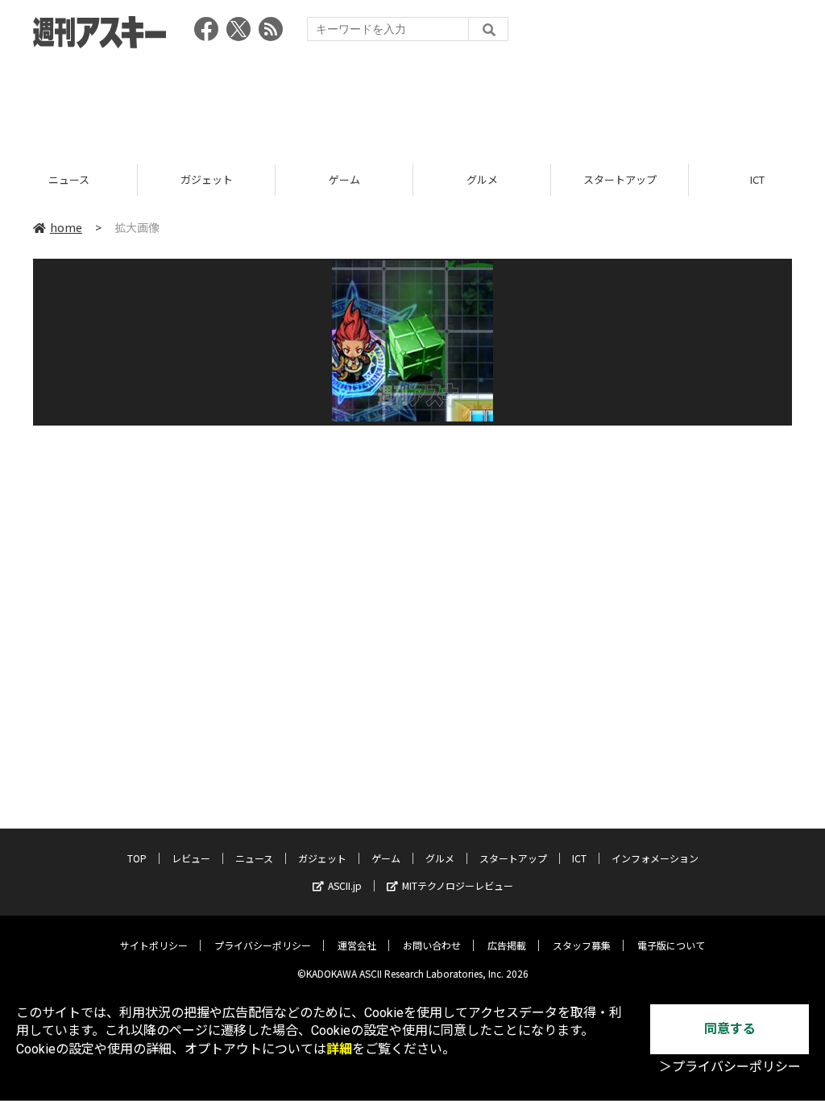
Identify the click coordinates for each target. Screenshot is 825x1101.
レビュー (191, 858)
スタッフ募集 (582, 945)
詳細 (339, 1049)
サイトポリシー (154, 945)
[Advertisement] (412, 100)
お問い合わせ (432, 945)
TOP (137, 858)
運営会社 (357, 945)
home (66, 227)
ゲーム (243, 179)
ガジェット (106, 179)
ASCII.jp (345, 885)
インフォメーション (655, 858)
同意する (730, 1029)
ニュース (254, 858)
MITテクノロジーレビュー (457, 885)
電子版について (671, 945)
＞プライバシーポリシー (730, 1066)
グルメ (381, 179)
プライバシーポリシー (262, 945)
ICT (657, 179)
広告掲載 (506, 945)
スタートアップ (519, 179)
